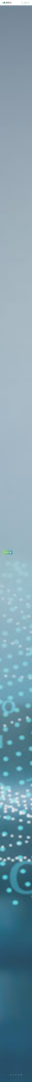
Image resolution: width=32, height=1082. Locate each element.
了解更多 (7, 548)
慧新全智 (7, 3)
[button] (1, 541)
